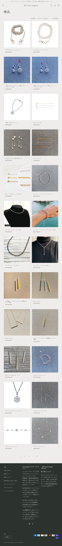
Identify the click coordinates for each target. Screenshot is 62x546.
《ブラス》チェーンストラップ (12, 50)
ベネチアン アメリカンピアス (40, 411)
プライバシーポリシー (9, 484)
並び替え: (33, 18)
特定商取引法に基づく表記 (10, 480)
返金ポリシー (7, 477)
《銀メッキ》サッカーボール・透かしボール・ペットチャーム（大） (16, 86)
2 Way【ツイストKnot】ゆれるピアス (14, 158)
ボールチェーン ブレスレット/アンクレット (43, 194)
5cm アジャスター (37, 158)
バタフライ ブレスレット (11, 446)
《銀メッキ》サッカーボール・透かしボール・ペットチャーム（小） (44, 86)
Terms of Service (8, 487)
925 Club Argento (11, 542)
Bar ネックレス (36, 301)
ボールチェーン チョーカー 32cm (13, 229)
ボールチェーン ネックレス (12, 265)
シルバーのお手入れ (9, 491)
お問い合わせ (7, 470)
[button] (3, 5)
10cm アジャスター (37, 122)
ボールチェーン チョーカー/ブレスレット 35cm (44, 229)
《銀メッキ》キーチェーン (11, 122)
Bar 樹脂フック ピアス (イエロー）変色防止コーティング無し (16, 302)
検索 (5, 467)
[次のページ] (41, 456)
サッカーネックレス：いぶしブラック (14, 411)
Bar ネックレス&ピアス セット (12, 375)
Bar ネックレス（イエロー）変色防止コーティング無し (44, 339)
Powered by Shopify (19, 542)
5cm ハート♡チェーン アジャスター (13, 194)
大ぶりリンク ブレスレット (39, 375)
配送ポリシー (7, 474)
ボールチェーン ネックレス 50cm (41, 265)
